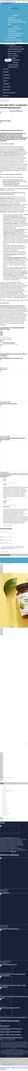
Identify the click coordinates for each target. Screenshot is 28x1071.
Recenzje (6, 75)
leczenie (5, 803)
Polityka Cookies (7, 1065)
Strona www (4, 542)
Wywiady (12, 45)
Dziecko (6, 69)
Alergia (15, 15)
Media (7, 44)
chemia (4, 792)
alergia (4, 788)
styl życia (5, 810)
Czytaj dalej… (13, 851)
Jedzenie (11, 29)
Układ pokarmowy (15, 22)
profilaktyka (3, 339)
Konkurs (6, 89)
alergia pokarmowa (7, 789)
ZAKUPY (5, 95)
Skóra (24, 22)
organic (5, 807)
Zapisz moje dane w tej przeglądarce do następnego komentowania (12, 547)
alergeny (5, 786)
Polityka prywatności (8, 1064)
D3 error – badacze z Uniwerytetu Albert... (10, 1031)
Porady (6, 72)
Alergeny (11, 17)
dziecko (4, 797)
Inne (9, 24)
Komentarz (3, 531)
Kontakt (16, 62)
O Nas (10, 64)
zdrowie (5, 815)
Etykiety (15, 26)
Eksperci (6, 83)
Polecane (6, 78)
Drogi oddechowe (15, 20)
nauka (4, 806)
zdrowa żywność (7, 813)
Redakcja (15, 64)
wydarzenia (5, 812)
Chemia (10, 31)
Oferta (4, 1062)
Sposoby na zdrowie (15, 33)
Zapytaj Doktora (9, 92)
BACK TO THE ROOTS (15, 51)
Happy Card (20, 49)
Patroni (20, 42)
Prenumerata (13, 67)
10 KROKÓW (12, 49)
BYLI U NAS (6, 86)
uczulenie (9, 339)
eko (4, 798)
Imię (2, 536)
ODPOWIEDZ (7, 500)
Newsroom (16, 60)
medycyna (5, 804)
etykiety (5, 800)
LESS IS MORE (12, 53)
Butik (8, 60)
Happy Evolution (15, 46)
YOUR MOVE (12, 58)
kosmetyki (5, 801)
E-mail (2, 539)
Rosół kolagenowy (4, 1025)
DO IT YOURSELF (13, 55)
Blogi (5, 80)
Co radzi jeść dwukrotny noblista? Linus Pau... (11, 1028)
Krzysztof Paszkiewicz (16, 111)
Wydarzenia (9, 40)
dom (4, 795)
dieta (4, 794)
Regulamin (5, 1061)
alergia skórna (6, 791)
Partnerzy (18, 40)
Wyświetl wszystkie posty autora (9, 344)
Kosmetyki (18, 29)
